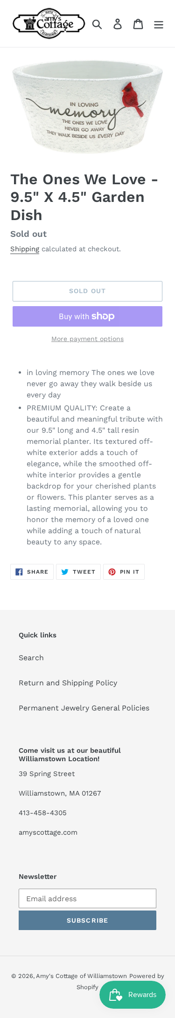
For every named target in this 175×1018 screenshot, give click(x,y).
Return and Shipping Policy (68, 682)
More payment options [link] (87, 338)
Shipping (24, 249)
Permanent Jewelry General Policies (84, 707)
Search (31, 657)
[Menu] (158, 23)
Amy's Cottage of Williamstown (81, 975)
